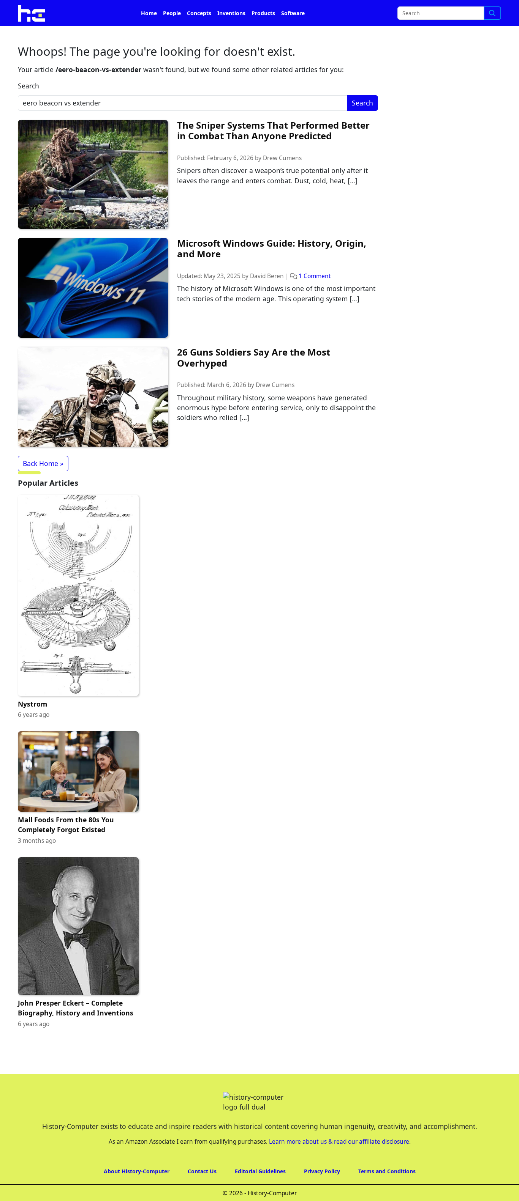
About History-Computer (136, 1171)
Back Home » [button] (43, 463)
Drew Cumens (282, 158)
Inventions (231, 13)
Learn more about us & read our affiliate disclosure (339, 1142)
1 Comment (315, 276)
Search (28, 85)
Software (293, 13)
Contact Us (202, 1171)
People (172, 13)
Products (263, 13)
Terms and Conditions (387, 1171)
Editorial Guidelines (260, 1171)
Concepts (199, 13)
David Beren (267, 276)
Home (149, 13)
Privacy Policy (322, 1171)
